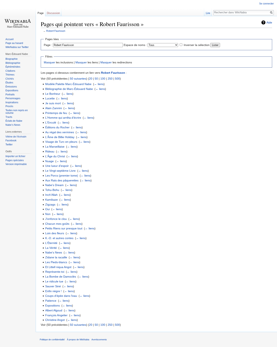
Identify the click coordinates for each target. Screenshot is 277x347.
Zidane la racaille (56, 257)
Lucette (50, 98)
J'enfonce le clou (56, 218)
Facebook (10, 140)
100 (102, 78)
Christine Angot (55, 319)
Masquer (49, 62)
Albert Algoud (53, 310)
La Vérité (51, 247)
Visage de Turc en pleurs (61, 141)
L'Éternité (51, 243)
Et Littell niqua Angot (58, 267)
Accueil (9, 39)
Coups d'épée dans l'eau (61, 295)
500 (117, 78)
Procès (9, 106)
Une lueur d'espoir (57, 165)
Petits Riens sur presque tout (63, 228)
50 (96, 78)
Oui (47, 209)
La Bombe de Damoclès (60, 276)
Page (41, 13)
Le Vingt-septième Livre (60, 170)
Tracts (8, 117)
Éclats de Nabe (13, 120)
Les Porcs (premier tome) (61, 175)
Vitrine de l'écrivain (15, 136)
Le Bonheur (52, 93)
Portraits (10, 94)
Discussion (53, 13)
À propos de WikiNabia (78, 339)
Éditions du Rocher (57, 127)
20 (90, 78)
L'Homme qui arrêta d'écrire (63, 117)
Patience (50, 300)
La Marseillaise (54, 146)
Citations (10, 70)
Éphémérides (12, 66)
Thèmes (9, 74)
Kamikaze (51, 199)
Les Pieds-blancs (56, 262)
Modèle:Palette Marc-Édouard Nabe (68, 84)
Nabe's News (53, 252)
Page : (48, 45)
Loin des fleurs (54, 233)
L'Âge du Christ (55, 156)
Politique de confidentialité (52, 339)
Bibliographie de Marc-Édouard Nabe (69, 88)
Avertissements (99, 339)
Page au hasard (14, 43)
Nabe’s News (12, 124)
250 (110, 78)
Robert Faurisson (55, 31)
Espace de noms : (135, 45)
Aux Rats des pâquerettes (61, 180)
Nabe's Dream (54, 185)
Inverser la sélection (196, 45)
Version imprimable (16, 164)
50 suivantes (78, 78)
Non (47, 214)
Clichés (9, 78)
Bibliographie (12, 63)
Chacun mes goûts (57, 223)
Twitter (9, 144)
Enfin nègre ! (53, 291)
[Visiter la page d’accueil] (18, 16)
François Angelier (56, 315)
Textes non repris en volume (16, 112)
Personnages (12, 98)
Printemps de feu (56, 113)
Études (9, 82)
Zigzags (50, 204)
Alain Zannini (53, 108)
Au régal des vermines (59, 132)
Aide (269, 22)
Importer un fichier (15, 156)
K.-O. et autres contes (59, 238)
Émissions (11, 86)
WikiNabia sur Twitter (17, 47)
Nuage (49, 161)
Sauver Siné (53, 286)
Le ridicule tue (54, 281)
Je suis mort (53, 103)
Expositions (52, 305)
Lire (208, 13)
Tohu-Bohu (52, 190)
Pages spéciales (14, 160)
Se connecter (266, 3)
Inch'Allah (51, 194)
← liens (99, 84)
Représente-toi (54, 271)
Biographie (11, 58)
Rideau (49, 151)
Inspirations (11, 102)
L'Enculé (50, 122)
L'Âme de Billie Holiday (59, 137)
